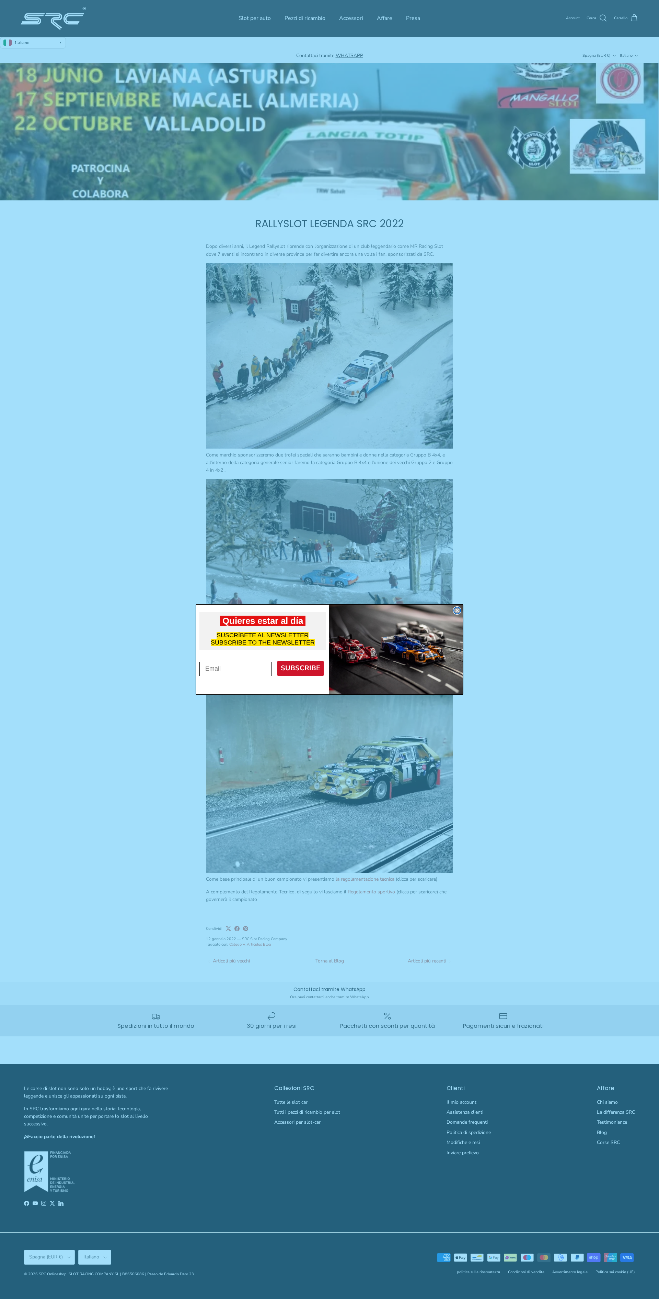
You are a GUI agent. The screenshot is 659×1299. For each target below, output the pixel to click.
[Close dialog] (457, 610)
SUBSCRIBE (300, 668)
